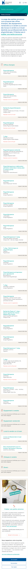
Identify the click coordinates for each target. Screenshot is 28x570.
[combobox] (13, 14)
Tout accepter (14, 559)
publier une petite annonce (11, 34)
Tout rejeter (14, 567)
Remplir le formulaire (13, 535)
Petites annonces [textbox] (5, 14)
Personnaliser (14, 563)
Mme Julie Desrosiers (12, 526)
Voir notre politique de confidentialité (10, 554)
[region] (14, 554)
